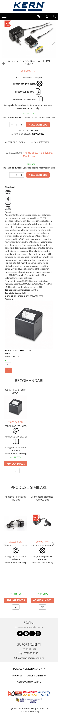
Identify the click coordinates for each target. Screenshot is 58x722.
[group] (29, 39)
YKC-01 (8, 353)
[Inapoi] (2, 63)
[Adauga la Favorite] (15, 470)
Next (53, 42)
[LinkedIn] (32, 633)
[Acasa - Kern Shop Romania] (29, 6)
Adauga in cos (38, 124)
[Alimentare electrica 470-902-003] (42, 523)
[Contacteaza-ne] (38, 16)
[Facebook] (20, 633)
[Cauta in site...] (54, 16)
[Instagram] (38, 633)
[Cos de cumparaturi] (46, 16)
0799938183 (30, 653)
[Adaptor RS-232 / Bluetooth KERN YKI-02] (29, 39)
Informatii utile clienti (28, 675)
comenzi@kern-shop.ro (31, 657)
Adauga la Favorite (16, 141)
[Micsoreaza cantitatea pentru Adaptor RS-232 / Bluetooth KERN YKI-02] (11, 124)
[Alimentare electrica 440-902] (15, 523)
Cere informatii (41, 141)
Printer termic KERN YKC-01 (18, 350)
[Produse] (4, 17)
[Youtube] (26, 633)
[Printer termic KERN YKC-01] (15, 407)
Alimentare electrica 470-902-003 (42, 498)
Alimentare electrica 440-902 (16, 498)
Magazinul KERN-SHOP (28, 668)
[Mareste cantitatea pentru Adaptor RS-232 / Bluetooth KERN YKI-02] (21, 124)
